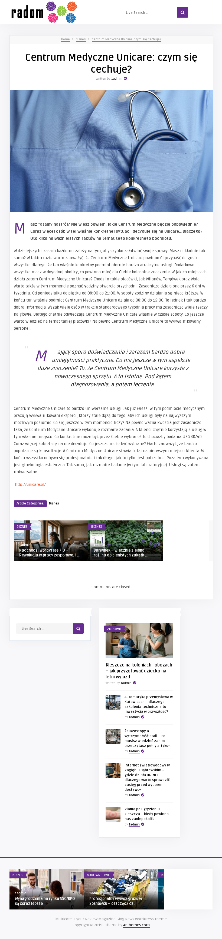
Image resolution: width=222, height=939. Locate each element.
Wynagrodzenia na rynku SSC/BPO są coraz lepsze (45, 901)
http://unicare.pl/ (30, 484)
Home (65, 39)
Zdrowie (114, 629)
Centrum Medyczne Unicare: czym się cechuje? (126, 39)
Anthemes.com (136, 925)
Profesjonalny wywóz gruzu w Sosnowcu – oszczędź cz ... (115, 901)
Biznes (81, 39)
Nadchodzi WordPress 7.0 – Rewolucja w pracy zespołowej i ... (49, 553)
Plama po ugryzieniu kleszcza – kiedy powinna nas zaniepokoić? (147, 814)
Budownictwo (98, 875)
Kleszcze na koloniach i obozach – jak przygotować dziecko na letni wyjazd (139, 671)
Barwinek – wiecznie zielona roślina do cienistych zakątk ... (121, 553)
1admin (116, 79)
